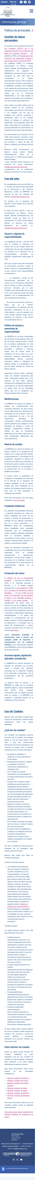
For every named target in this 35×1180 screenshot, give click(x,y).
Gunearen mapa (15, 1138)
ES (12, 4)
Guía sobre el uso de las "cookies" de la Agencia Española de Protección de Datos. (18, 1114)
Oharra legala (15, 1136)
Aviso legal (14, 630)
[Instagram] (21, 2)
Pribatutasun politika (17, 1134)
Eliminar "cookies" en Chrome (18, 1078)
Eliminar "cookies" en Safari (17, 1091)
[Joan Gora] (31, 1173)
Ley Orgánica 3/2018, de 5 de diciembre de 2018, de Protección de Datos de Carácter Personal (18, 50)
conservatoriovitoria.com (20, 197)
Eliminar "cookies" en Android (18, 1093)
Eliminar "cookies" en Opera (17, 1088)
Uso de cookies (19, 500)
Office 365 (13, 2)
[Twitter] (25, 2)
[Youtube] (29, 2)
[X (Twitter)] (17, 1159)
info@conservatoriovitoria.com (15, 167)
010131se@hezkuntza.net (17, 1149)
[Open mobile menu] (31, 11)
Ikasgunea (4, 2)
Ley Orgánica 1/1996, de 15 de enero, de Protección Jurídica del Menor (18, 590)
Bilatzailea (14, 1140)
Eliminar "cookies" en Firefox (17, 1081)
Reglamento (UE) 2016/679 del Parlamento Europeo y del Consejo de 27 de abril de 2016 (18, 58)
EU (15, 4)
